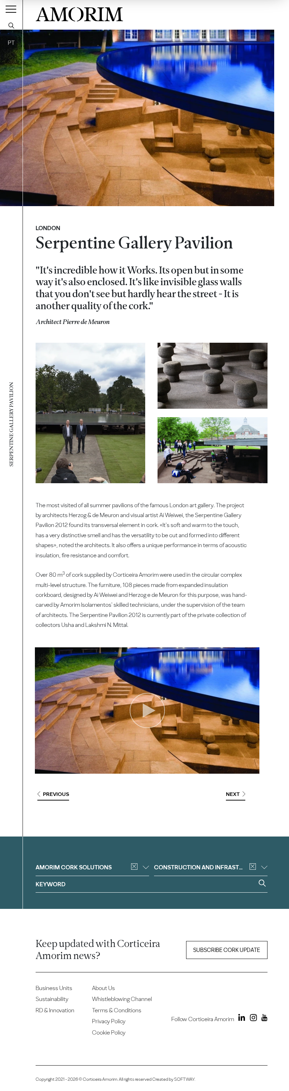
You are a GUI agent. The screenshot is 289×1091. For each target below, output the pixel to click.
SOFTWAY (184, 1079)
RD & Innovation (55, 1010)
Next (233, 794)
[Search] (11, 25)
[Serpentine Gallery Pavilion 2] (212, 376)
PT (11, 42)
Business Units (54, 987)
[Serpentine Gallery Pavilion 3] (212, 450)
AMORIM (79, 12)
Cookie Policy (108, 1032)
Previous (56, 794)
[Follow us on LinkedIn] (240, 1018)
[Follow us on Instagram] (251, 1018)
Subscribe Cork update (226, 950)
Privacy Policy (108, 1021)
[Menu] (11, 9)
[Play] (147, 710)
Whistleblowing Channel (122, 998)
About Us (103, 987)
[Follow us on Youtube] (263, 1018)
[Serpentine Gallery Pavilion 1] (91, 413)
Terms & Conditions (116, 1010)
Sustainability (52, 998)
